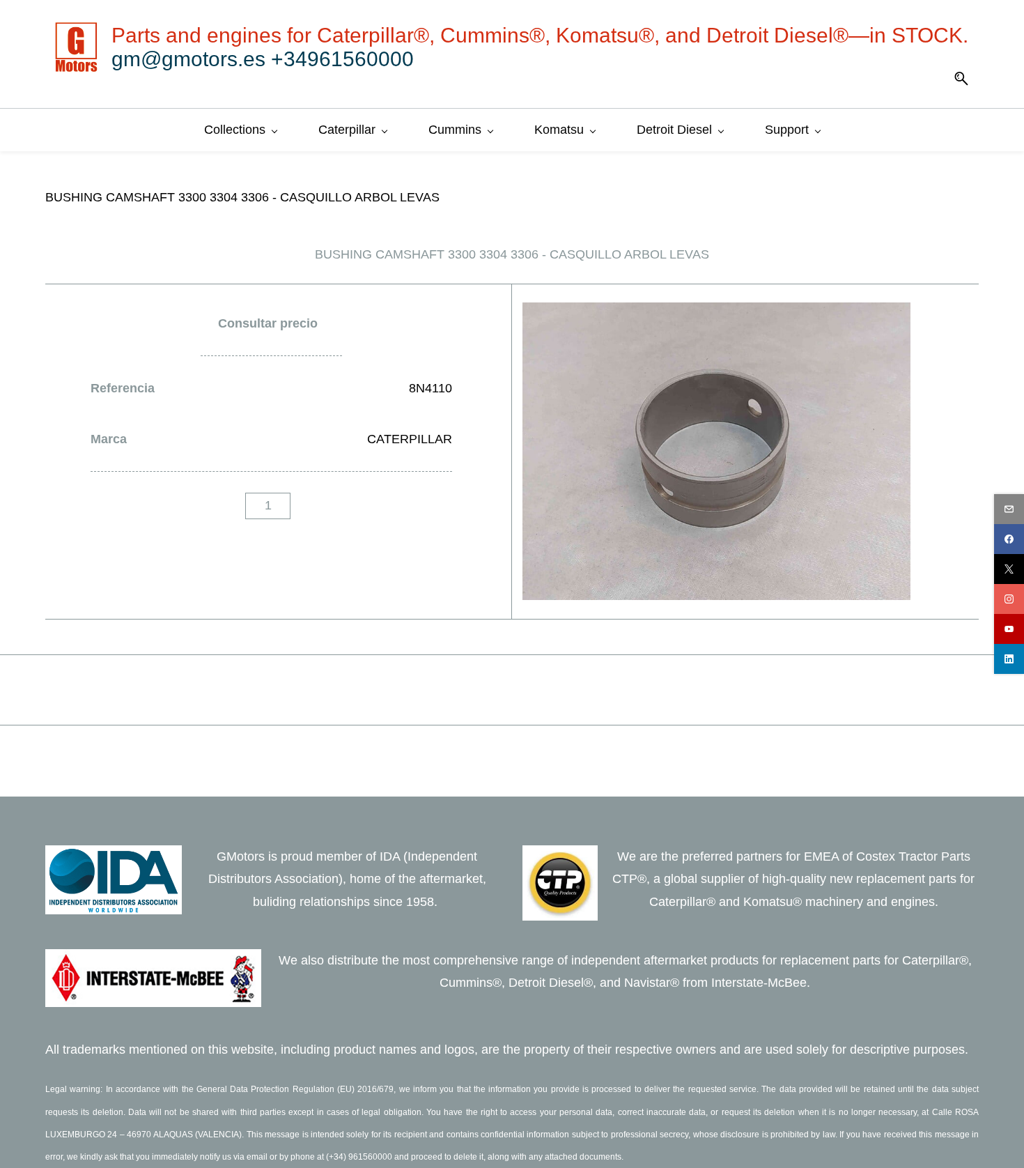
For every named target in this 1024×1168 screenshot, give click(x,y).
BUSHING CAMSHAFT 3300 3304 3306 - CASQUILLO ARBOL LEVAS (242, 197)
